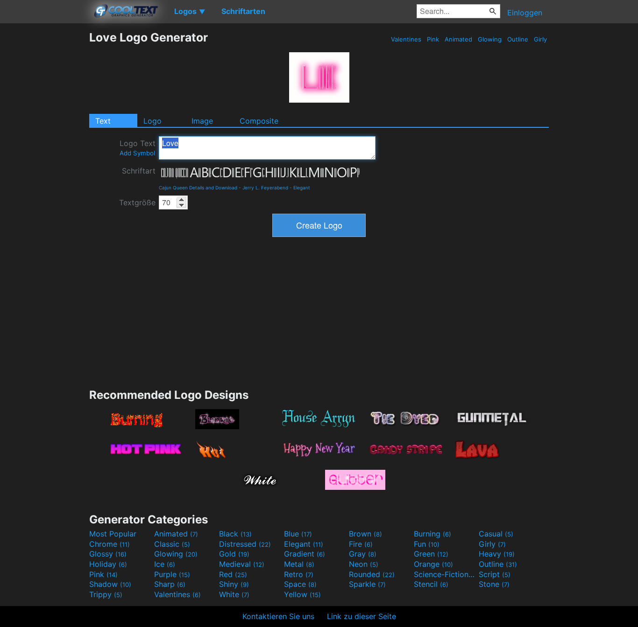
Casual (496, 533)
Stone (494, 584)
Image (202, 120)
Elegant (301, 187)
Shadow (110, 584)
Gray (362, 553)
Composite (259, 120)
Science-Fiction (445, 574)
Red (233, 574)
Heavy (497, 553)
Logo (152, 120)
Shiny (234, 584)
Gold (234, 553)
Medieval (241, 564)
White (234, 594)
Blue (298, 533)
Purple (172, 574)
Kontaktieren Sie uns (278, 616)
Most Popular (112, 533)
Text (103, 120)
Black (235, 533)
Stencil (431, 584)
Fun (427, 544)
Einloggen (524, 12)
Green (431, 553)
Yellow (302, 594)
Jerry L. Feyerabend (265, 187)
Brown (365, 533)
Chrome (109, 544)
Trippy (105, 594)
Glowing (489, 39)
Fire (361, 544)
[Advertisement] (44, 170)
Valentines (406, 39)
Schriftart (139, 170)
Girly (540, 39)
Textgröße (137, 202)
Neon (363, 564)
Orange (433, 564)
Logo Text (138, 148)
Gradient (304, 553)
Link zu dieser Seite (361, 616)
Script (494, 574)
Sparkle (367, 584)
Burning (432, 533)
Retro (298, 574)
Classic (172, 544)
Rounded (372, 574)
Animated (458, 39)
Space (300, 584)
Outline (517, 39)
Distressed (245, 544)
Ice (164, 564)
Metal (299, 564)
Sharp (169, 584)
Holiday (108, 564)
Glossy (108, 553)
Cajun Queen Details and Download (198, 187)
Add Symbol (137, 153)
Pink (433, 39)
